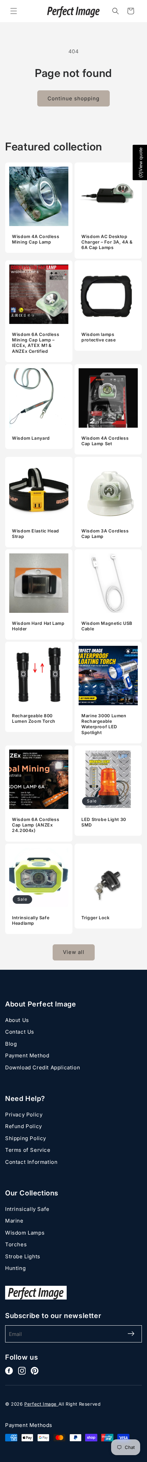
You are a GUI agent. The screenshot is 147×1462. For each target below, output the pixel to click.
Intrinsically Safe (27, 1209)
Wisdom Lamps (24, 1232)
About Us (17, 1020)
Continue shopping (73, 98)
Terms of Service (28, 1150)
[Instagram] (22, 1371)
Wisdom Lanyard (31, 438)
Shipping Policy (25, 1138)
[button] (13, 11)
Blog (11, 1044)
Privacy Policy (23, 1114)
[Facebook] (9, 1371)
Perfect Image (41, 1404)
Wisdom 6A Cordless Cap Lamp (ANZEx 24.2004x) (35, 825)
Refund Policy (23, 1126)
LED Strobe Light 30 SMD (103, 822)
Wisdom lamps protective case (98, 337)
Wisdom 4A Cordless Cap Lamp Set (105, 441)
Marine (14, 1220)
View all (73, 952)
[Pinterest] (35, 1371)
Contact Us (19, 1031)
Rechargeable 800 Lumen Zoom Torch (33, 718)
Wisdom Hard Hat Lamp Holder (38, 626)
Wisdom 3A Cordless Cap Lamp (105, 533)
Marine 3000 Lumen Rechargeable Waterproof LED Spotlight (103, 724)
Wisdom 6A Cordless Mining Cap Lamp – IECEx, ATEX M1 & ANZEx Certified (35, 343)
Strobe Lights (22, 1256)
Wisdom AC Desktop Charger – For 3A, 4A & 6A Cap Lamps (107, 242)
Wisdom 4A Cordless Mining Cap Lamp (35, 239)
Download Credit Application (42, 1067)
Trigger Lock (95, 917)
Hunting (15, 1268)
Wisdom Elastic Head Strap (35, 533)
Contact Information (31, 1162)
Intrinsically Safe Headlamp (30, 920)
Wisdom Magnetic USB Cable (106, 626)
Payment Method (27, 1055)
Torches (16, 1244)
